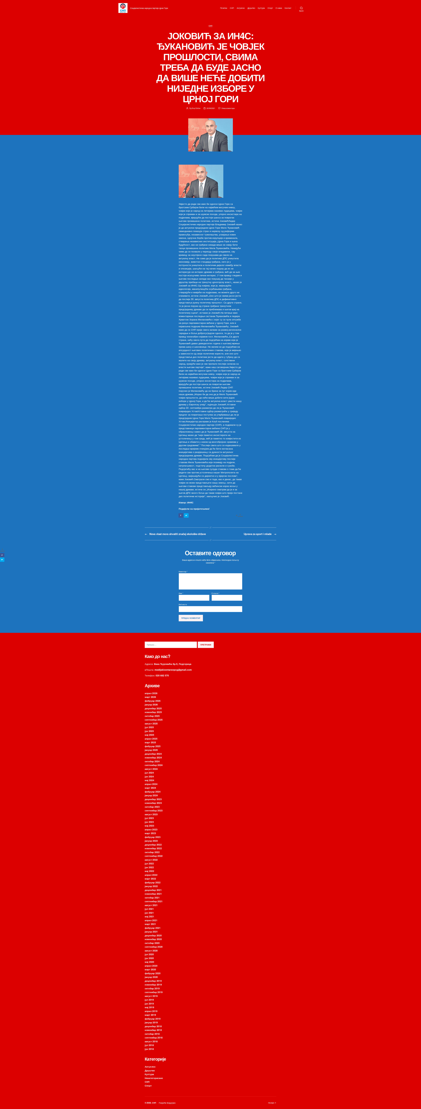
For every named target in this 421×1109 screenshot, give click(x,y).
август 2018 (151, 1041)
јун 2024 (149, 776)
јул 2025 (149, 727)
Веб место (183, 604)
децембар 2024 (153, 753)
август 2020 (151, 950)
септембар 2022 (154, 855)
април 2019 (151, 1011)
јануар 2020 (151, 977)
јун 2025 (149, 731)
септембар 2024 (154, 765)
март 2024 (150, 787)
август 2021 (151, 905)
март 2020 (150, 969)
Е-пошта (215, 593)
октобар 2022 (152, 852)
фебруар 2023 (153, 837)
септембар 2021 (154, 901)
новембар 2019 (153, 984)
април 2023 (151, 829)
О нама (279, 8)
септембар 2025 (154, 719)
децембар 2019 (153, 980)
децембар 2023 (153, 799)
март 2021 (150, 924)
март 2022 (150, 878)
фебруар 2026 (153, 700)
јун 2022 (149, 867)
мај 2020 (149, 961)
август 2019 (151, 996)
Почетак (223, 8)
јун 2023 (149, 821)
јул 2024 (149, 772)
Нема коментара (228, 108)
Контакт (288, 8)
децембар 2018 (153, 1026)
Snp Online (196, 108)
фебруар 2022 (153, 882)
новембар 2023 (153, 802)
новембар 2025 (153, 712)
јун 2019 (149, 1003)
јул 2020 (149, 954)
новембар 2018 (153, 1030)
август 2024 (151, 768)
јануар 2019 (151, 1022)
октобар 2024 (152, 761)
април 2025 (151, 738)
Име (181, 593)
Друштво (251, 8)
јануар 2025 (151, 750)
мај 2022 (149, 871)
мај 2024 (149, 780)
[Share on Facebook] (181, 515)
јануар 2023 (151, 840)
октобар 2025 (152, 716)
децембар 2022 (153, 844)
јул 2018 (149, 1045)
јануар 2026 (151, 704)
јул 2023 (149, 818)
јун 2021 (149, 912)
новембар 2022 (153, 848)
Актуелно (241, 8)
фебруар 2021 (153, 927)
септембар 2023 (154, 810)
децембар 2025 (153, 708)
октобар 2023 (152, 806)
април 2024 (151, 784)
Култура (261, 8)
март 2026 (150, 697)
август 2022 (151, 859)
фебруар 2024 (153, 791)
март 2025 (150, 742)
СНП (232, 8)
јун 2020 (149, 958)
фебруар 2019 (153, 1018)
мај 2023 (149, 825)
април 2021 (151, 920)
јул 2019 (149, 999)
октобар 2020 (152, 943)
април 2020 (151, 965)
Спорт (270, 8)
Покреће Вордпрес (167, 1102)
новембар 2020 (153, 939)
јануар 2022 (151, 886)
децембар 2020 (153, 935)
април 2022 (151, 874)
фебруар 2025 (153, 746)
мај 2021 (149, 916)
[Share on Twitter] (186, 515)
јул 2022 (149, 863)
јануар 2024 (151, 795)
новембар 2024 (153, 757)
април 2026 (151, 693)
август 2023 (151, 814)
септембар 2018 (154, 1037)
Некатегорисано (154, 1078)
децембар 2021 (153, 890)
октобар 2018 (152, 1033)
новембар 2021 (153, 893)
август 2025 (151, 723)
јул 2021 (149, 908)
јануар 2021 (151, 931)
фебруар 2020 (153, 973)
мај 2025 (149, 734)
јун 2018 (149, 1049)
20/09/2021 (211, 108)
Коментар (183, 572)
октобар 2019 (152, 988)
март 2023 (150, 833)
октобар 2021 (152, 897)
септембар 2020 (154, 946)
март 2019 (150, 1014)
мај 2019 (149, 1007)
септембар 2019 (154, 992)
